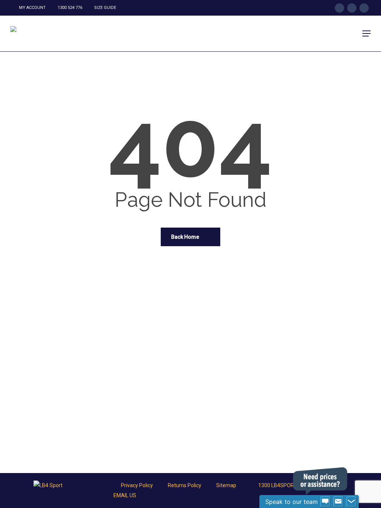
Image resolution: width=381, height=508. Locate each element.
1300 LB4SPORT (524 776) (289, 485)
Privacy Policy (137, 485)
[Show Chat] (325, 501)
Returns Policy (184, 485)
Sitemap (226, 485)
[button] (366, 33)
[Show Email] (338, 501)
